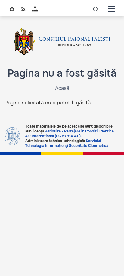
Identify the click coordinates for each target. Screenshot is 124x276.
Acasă (62, 88)
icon (96, 9)
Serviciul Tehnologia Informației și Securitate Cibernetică (66, 143)
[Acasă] (24, 42)
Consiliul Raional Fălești (74, 39)
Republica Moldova (74, 45)
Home (12, 9)
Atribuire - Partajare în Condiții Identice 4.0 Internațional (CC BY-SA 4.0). (69, 133)
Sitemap (35, 9)
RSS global (23, 9)
